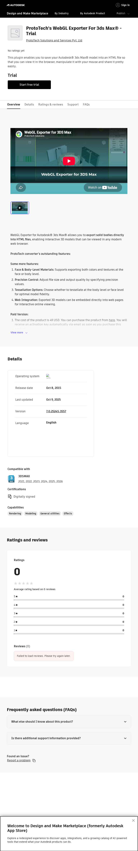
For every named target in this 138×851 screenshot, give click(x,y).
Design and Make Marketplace (27, 13)
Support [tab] (73, 104)
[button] (69, 721)
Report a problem (19, 760)
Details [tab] (29, 104)
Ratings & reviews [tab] (50, 104)
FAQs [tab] (86, 104)
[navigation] (69, 13)
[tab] (19, 209)
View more (17, 332)
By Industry (62, 13)
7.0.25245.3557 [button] (56, 411)
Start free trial (29, 85)
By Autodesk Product (92, 13)
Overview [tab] (13, 104)
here (112, 320)
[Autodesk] (16, 5)
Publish (121, 13)
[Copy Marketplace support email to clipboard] (34, 760)
